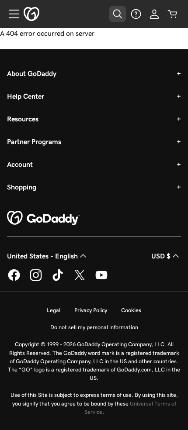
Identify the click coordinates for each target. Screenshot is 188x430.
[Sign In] (154, 14)
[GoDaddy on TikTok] (58, 279)
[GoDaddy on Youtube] (101, 279)
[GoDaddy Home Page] (43, 218)
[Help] (136, 14)
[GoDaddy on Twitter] (80, 279)
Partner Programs (34, 141)
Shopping (21, 186)
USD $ (161, 255)
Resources (22, 118)
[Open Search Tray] (117, 14)
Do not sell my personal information (94, 327)
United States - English (42, 255)
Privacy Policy (90, 310)
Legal (53, 310)
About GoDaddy (31, 73)
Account (20, 164)
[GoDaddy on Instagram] (36, 279)
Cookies (131, 310)
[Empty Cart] (173, 14)
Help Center (25, 96)
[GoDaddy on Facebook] (14, 279)
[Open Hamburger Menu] (10, 13)
